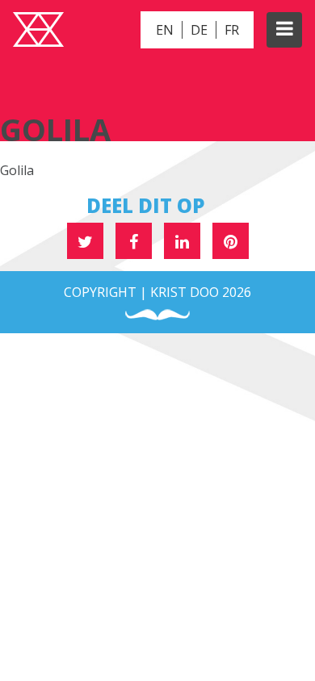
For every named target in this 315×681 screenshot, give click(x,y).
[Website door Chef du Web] (157, 315)
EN (165, 30)
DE (199, 30)
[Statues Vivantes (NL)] (38, 31)
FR (232, 30)
